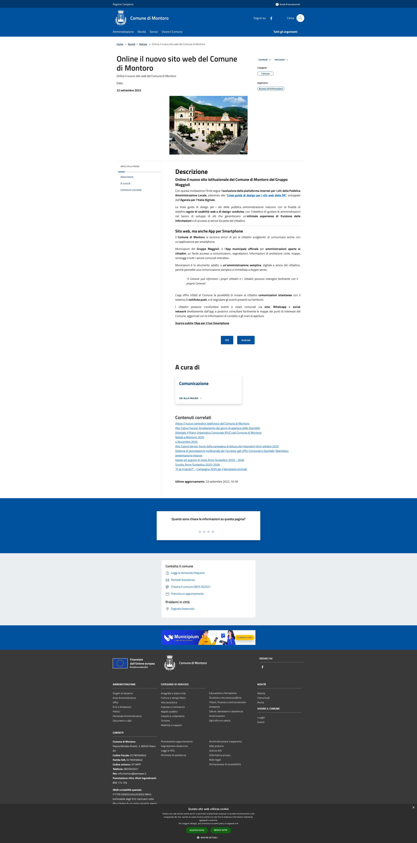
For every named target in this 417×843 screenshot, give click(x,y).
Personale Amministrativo (127, 716)
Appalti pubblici (169, 711)
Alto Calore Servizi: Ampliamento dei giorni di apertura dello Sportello (217, 428)
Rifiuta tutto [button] (220, 830)
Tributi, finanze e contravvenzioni (227, 702)
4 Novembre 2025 (186, 442)
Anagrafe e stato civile (173, 693)
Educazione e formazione (223, 693)
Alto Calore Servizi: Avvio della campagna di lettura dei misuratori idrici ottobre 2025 (227, 446)
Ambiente (214, 707)
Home (120, 44)
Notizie (143, 44)
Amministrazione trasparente (225, 741)
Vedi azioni (279, 59)
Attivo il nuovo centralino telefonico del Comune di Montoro (212, 423)
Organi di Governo (123, 693)
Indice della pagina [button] (130, 166)
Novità (131, 44)
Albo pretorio (216, 746)
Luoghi (261, 717)
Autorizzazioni (217, 716)
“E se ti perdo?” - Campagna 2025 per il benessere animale (211, 469)
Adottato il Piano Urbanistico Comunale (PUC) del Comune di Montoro (218, 432)
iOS (227, 340)
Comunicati (263, 698)
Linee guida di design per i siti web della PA (256, 195)
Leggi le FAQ (168, 750)
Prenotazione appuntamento (177, 741)
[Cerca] (300, 18)
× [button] (413, 807)
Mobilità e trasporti (171, 725)
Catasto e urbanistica (172, 716)
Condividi (263, 59)
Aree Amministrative (124, 698)
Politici (116, 711)
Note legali (215, 760)
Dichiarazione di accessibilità (225, 764)
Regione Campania (123, 4)
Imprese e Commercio (173, 707)
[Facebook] (270, 18)
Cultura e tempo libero (173, 698)
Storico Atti (215, 750)
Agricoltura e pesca (219, 720)
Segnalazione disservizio (174, 746)
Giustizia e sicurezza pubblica (225, 698)
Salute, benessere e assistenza (226, 711)
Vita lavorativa (169, 702)
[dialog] (208, 823)
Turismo (165, 721)
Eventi (261, 722)
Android (245, 340)
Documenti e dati (122, 721)
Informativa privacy (220, 755)
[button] (208, 837)
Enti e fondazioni (122, 707)
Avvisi (260, 702)
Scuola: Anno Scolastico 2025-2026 (197, 464)
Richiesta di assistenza (173, 755)
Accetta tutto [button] (197, 830)
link (236, 823)
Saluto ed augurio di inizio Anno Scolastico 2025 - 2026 (209, 460)
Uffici (115, 702)
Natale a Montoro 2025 (189, 437)
